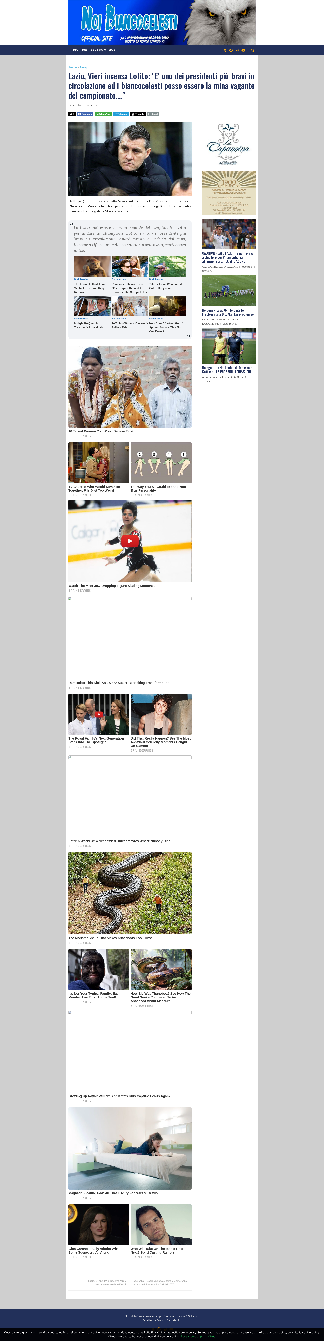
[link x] (225, 50)
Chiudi (212, 1336)
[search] (253, 50)
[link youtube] (243, 50)
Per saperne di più (192, 1336)
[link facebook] (231, 50)
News (84, 50)
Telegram (122, 114)
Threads (139, 114)
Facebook (87, 114)
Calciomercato (98, 50)
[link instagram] (237, 50)
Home (75, 50)
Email (155, 114)
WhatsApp (104, 114)
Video (112, 50)
